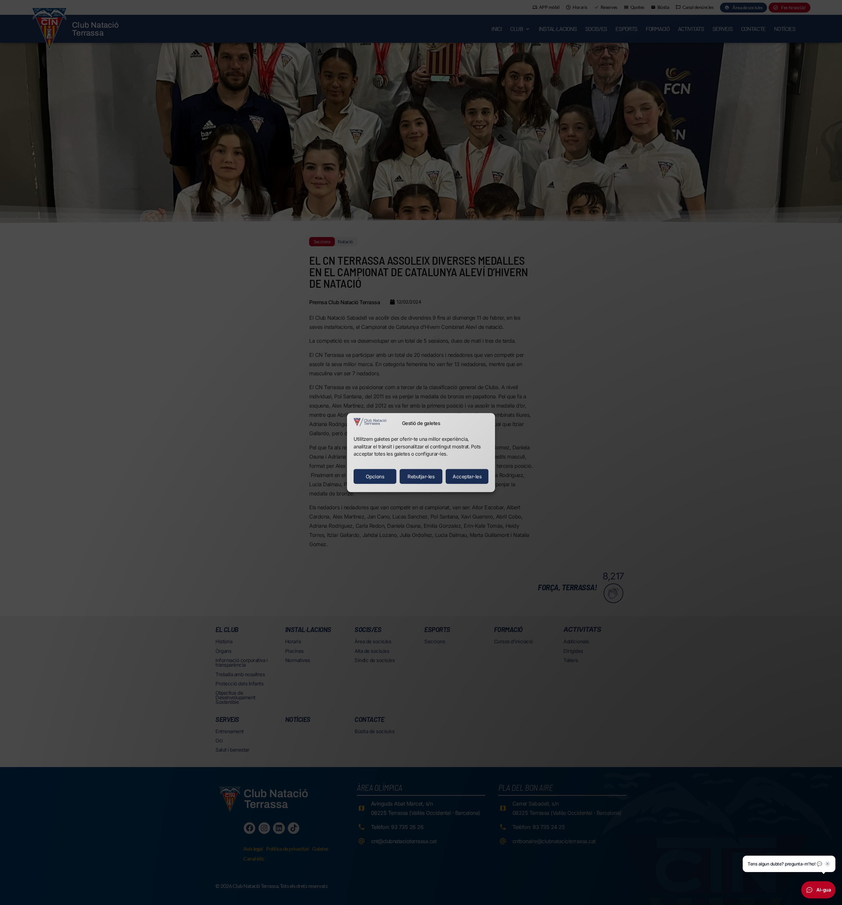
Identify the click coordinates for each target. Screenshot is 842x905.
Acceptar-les (467, 476)
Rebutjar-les (421, 476)
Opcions (375, 476)
